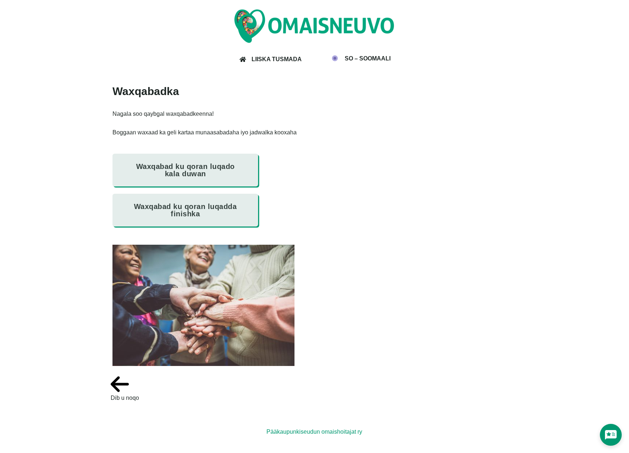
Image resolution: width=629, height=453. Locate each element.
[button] (361, 59)
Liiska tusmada (277, 59)
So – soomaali (368, 59)
